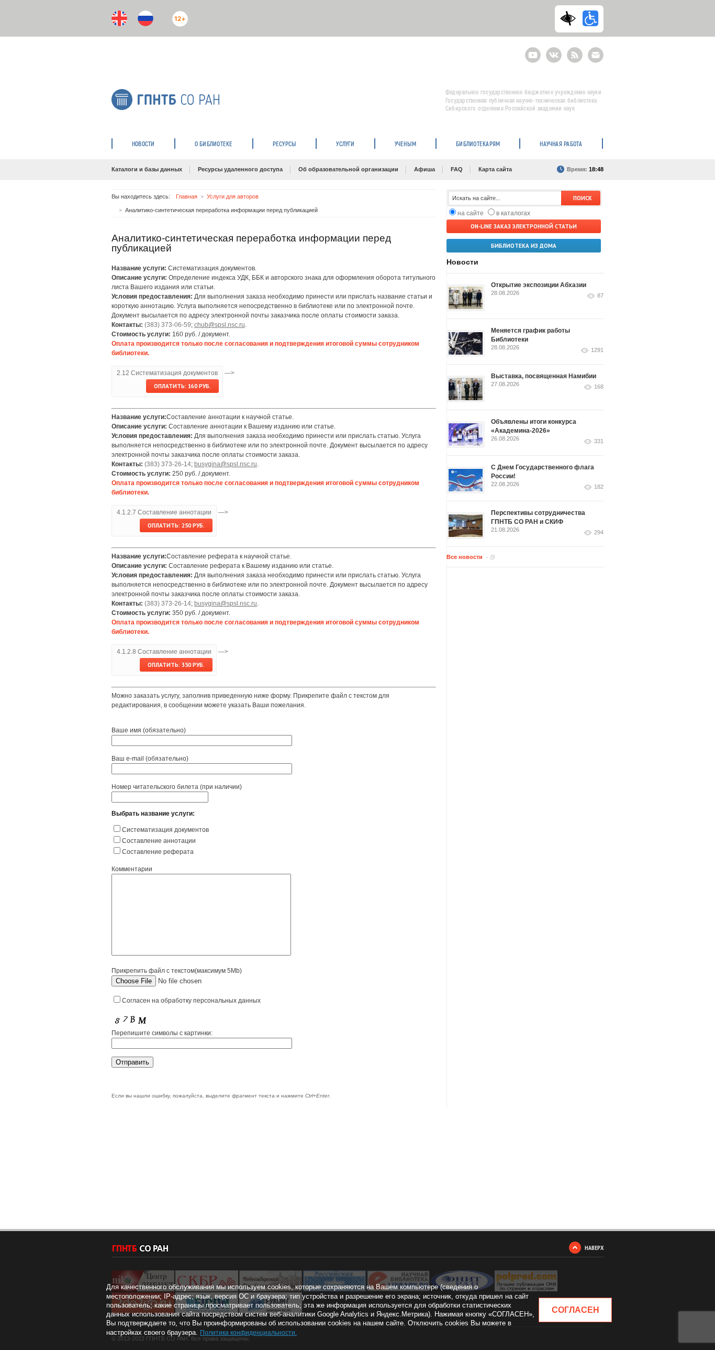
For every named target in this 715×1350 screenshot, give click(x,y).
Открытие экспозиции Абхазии (538, 285)
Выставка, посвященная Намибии (543, 376)
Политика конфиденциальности (247, 1332)
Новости (143, 143)
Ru (145, 18)
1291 (597, 350)
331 (599, 441)
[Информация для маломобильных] (590, 18)
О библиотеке (214, 143)
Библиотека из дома (523, 245)
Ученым (405, 143)
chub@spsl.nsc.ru (219, 324)
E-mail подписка (596, 55)
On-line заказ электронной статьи (524, 226)
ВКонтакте (554, 50)
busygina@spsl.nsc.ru (225, 464)
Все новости (464, 557)
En (119, 18)
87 (600, 296)
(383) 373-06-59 (167, 324)
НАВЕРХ (594, 1248)
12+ (177, 14)
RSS (573, 50)
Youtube (533, 50)
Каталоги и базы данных (146, 169)
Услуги (345, 143)
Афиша (424, 169)
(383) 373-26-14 (167, 464)
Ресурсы (285, 143)
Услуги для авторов (233, 196)
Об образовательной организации (348, 169)
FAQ (457, 169)
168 (599, 387)
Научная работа (561, 143)
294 (599, 532)
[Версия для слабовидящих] (570, 18)
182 (599, 487)
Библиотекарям (478, 143)
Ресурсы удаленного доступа (240, 169)
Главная (186, 196)
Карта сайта (495, 169)
